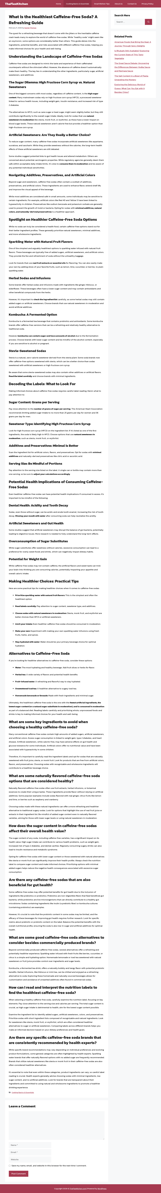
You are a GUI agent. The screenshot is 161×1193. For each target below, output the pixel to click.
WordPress (101, 1188)
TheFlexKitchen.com (77, 1188)
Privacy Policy (147, 3)
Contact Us (132, 3)
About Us (119, 3)
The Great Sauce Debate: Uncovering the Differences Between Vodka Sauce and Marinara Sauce (132, 67)
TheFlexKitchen (16, 3)
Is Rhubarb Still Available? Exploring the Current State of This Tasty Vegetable (131, 54)
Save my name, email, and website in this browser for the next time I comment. (49, 1165)
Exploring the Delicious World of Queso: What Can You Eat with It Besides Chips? (129, 88)
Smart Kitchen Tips (102, 3)
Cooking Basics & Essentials (77, 3)
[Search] (148, 22)
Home (58, 3)
